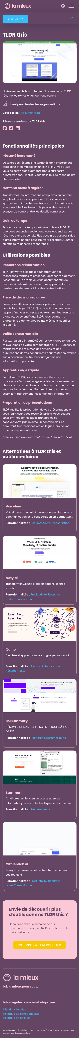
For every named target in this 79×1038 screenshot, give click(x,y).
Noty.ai (12, 577)
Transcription (60, 523)
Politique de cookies (16, 1018)
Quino (11, 649)
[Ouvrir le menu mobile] (71, 6)
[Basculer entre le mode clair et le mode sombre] (63, 6)
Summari (13, 792)
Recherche (37, 738)
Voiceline (13, 506)
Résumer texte (31, 113)
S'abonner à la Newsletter (39, 945)
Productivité (38, 594)
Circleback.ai (17, 864)
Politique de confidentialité (21, 1014)
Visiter (13, 19)
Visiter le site (39, 62)
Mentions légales (14, 1009)
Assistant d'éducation (45, 666)
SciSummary (17, 721)
